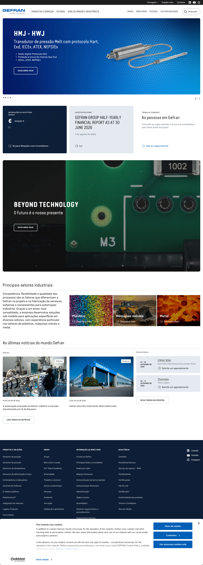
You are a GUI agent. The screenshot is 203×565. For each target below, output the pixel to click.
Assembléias (81, 503)
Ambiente (48, 497)
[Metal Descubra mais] (178, 296)
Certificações (124, 480)
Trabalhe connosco (52, 480)
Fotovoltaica (8, 515)
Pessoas (154, 11)
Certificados (123, 491)
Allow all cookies (173, 526)
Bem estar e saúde (52, 462)
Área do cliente (125, 509)
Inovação (48, 503)
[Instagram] (198, 2)
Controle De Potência (12, 486)
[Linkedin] (189, 2)
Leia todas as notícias (18, 420)
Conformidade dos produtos (130, 497)
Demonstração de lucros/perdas (90, 480)
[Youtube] (193, 2)
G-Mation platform (11, 491)
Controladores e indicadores (15, 480)
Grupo (130, 11)
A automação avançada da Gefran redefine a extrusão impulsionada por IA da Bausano (31, 407)
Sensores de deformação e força (17, 474)
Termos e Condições (127, 503)
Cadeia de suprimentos (54, 509)
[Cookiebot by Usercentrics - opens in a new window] (18, 560)
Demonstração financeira (87, 486)
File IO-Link (123, 486)
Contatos (181, 2)
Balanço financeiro (84, 474)
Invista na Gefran (83, 457)
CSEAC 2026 (164, 360)
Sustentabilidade (169, 11)
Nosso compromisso (53, 486)
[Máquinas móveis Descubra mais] (134, 296)
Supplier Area (167, 2)
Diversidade (49, 474)
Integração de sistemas (13, 503)
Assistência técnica (127, 462)
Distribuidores (124, 474)
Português (151, 2)
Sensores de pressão (12, 462)
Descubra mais (25, 71)
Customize (171, 535)
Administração (82, 491)
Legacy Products (10, 509)
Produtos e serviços (42, 11)
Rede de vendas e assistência (83, 11)
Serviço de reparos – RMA (129, 468)
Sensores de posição (12, 457)
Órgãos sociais (82, 497)
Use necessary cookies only (173, 544)
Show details (42, 559)
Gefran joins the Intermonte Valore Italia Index (93, 406)
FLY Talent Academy (53, 468)
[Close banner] (199, 523)
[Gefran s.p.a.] (14, 11)
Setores (60, 11)
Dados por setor (83, 468)
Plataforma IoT (9, 497)
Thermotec (163, 379)
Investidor (141, 11)
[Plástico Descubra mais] (91, 296)
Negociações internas (86, 518)
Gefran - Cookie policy (67, 549)
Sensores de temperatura (14, 468)
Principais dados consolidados (89, 462)
